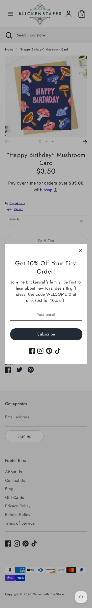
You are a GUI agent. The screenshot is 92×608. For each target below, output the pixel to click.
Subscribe (46, 334)
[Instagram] (40, 351)
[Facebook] (32, 351)
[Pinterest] (49, 351)
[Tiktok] (58, 351)
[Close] (80, 250)
